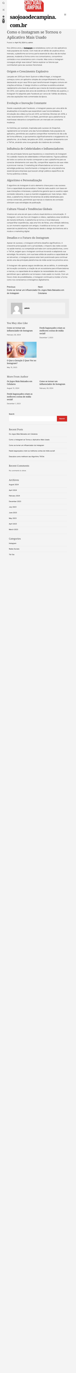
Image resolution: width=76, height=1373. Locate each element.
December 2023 (15, 501)
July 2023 (12, 507)
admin (30, 43)
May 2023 (13, 518)
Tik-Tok (11, 555)
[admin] (16, 308)
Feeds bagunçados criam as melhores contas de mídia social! (52, 331)
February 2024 (14, 496)
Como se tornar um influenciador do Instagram (20, 329)
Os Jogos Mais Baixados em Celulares (23, 434)
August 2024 (14, 485)
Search (11, 414)
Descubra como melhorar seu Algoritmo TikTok (26, 456)
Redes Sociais (14, 549)
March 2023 (13, 529)
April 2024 (13, 490)
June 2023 (13, 513)
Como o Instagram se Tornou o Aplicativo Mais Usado (29, 440)
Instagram (12, 543)
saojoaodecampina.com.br (33, 21)
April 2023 (13, 524)
